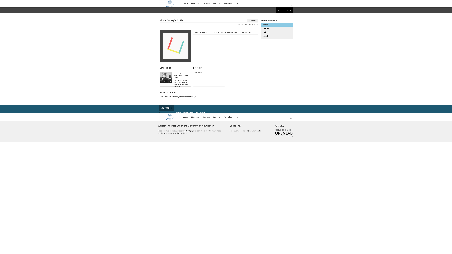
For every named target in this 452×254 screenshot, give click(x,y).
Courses (206, 4)
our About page (188, 131)
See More (177, 86)
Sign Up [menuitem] (280, 10)
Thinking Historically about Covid (181, 75)
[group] (280, 10)
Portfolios (228, 4)
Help (238, 4)
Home (178, 112)
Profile (265, 25)
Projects (216, 4)
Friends (265, 36)
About (185, 4)
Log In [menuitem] (289, 10)
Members (195, 4)
